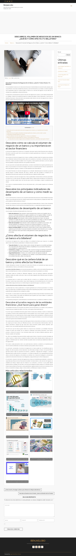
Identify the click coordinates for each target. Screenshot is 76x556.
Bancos (12, 43)
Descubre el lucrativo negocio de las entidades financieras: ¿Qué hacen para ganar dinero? (28, 138)
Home (6, 43)
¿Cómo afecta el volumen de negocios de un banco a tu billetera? (21, 136)
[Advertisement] (38, 22)
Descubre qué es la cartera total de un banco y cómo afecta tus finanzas (23, 137)
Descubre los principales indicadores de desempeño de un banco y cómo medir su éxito (26, 133)
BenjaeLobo (38, 540)
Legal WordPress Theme (15, 554)
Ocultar (32, 127)
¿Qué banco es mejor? (62, 71)
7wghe (9, 78)
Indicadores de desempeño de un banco (16, 134)
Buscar (59, 52)
